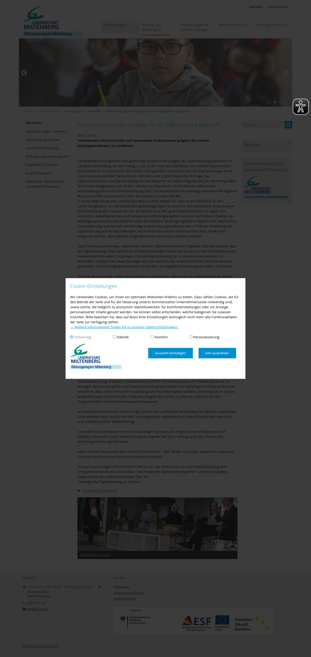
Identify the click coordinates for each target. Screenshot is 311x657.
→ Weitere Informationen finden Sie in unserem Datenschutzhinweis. (124, 327)
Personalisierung (206, 337)
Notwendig (82, 337)
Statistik (123, 337)
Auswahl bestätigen (170, 353)
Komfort (161, 337)
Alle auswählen (217, 353)
